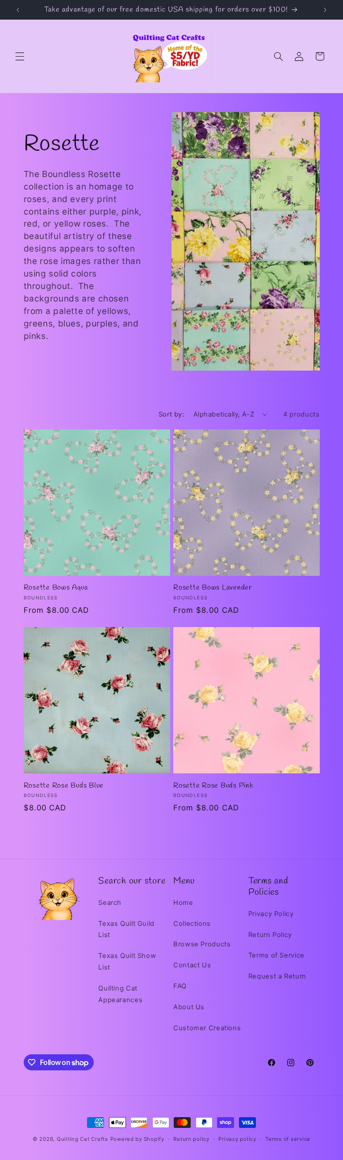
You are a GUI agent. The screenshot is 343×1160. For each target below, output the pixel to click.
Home (183, 903)
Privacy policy (237, 1139)
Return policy (191, 1139)
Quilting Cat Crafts (82, 1139)
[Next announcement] (325, 10)
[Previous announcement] (18, 10)
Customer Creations (207, 1028)
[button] (19, 56)
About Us (189, 1007)
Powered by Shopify (137, 1139)
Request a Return (277, 976)
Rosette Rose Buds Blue (64, 785)
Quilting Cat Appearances (120, 994)
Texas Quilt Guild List (126, 929)
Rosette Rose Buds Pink (213, 785)
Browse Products (201, 944)
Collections (192, 924)
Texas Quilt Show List (127, 961)
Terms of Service (276, 955)
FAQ (180, 986)
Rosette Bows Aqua (56, 587)
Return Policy (270, 935)
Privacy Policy (271, 914)
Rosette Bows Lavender (212, 587)
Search (109, 903)
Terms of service (287, 1139)
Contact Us (192, 965)
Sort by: (171, 414)
